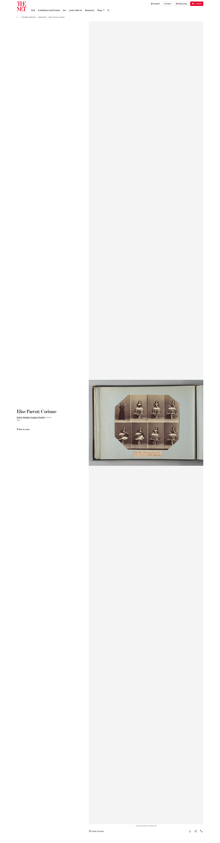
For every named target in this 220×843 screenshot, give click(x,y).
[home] (18, 17)
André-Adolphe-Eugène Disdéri (31, 417)
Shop (99, 10)
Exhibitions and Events (49, 10)
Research (89, 10)
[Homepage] (21, 6)
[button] (146, 423)
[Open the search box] (108, 10)
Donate (167, 4)
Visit (33, 10)
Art (64, 10)
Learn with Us (75, 10)
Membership (181, 4)
